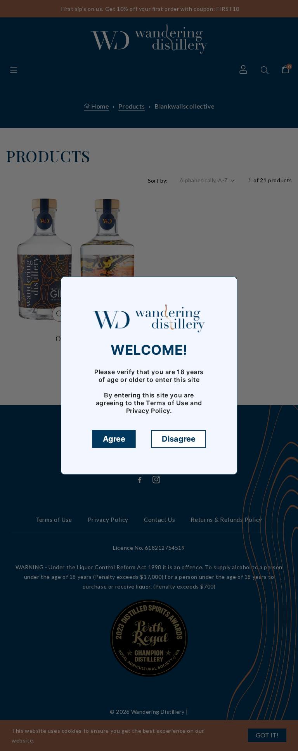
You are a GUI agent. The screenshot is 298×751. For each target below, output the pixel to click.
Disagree (179, 439)
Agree (114, 439)
